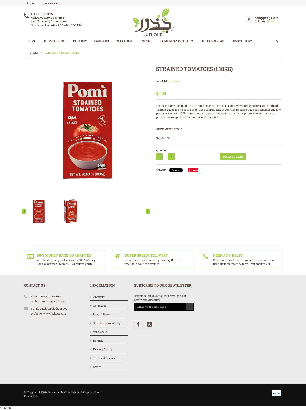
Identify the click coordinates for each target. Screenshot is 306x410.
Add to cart (234, 157)
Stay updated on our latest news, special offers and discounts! (160, 298)
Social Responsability (176, 41)
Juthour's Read (212, 41)
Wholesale (124, 41)
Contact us (99, 305)
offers (97, 367)
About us (98, 297)
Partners (101, 41)
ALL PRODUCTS (55, 41)
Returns (98, 340)
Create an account (52, 3)
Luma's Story (101, 314)
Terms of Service (104, 358)
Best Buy (80, 41)
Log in (31, 3)
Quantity (161, 150)
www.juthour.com (54, 313)
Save (195, 170)
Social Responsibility (107, 323)
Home (32, 41)
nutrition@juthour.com (54, 308)
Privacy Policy (102, 349)
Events (146, 41)
